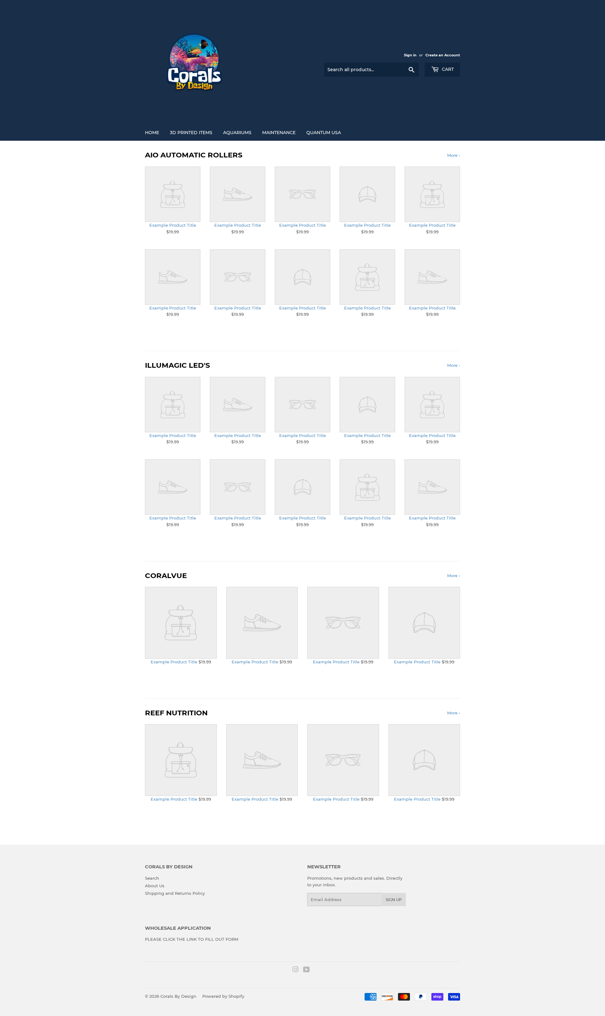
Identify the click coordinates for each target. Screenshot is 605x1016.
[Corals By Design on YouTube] (306, 970)
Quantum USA (323, 132)
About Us (154, 885)
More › (453, 155)
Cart (447, 69)
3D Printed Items (191, 132)
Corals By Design (178, 996)
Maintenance (279, 132)
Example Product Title (172, 225)
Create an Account (442, 55)
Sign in (410, 55)
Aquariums (237, 132)
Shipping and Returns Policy (175, 893)
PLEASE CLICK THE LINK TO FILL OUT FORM (191, 939)
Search (152, 878)
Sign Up (394, 899)
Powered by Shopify (223, 996)
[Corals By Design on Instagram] (295, 970)
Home (152, 132)
